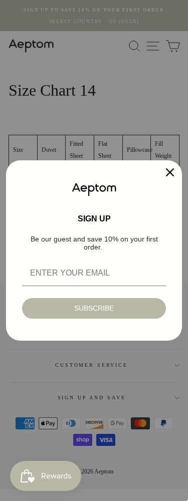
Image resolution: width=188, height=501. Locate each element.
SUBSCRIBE (94, 308)
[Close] (170, 172)
